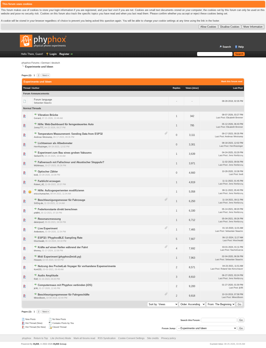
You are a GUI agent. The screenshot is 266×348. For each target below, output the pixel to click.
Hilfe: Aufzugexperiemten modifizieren (61, 190)
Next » (45, 75)
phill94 (37, 213)
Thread (26, 88)
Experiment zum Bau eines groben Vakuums (65, 152)
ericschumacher (41, 193)
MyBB (36, 344)
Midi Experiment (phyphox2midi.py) (59, 256)
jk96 (36, 288)
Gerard (37, 118)
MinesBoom (39, 298)
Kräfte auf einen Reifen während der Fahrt (63, 247)
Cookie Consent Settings (131, 338)
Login (53, 54)
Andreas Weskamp (43, 137)
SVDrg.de (38, 203)
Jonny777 (38, 127)
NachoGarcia (236, 250)
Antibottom (39, 231)
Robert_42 (39, 184)
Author (35, 88)
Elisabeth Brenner (234, 117)
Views (189, 88)
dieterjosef (39, 222)
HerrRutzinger (40, 146)
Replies (176, 88)
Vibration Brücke (48, 114)
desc (195, 88)
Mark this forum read (231, 81)
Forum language (43, 99)
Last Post (238, 88)
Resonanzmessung (49, 218)
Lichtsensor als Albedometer (55, 143)
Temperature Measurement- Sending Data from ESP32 (70, 133)
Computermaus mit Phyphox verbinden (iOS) (65, 285)
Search (227, 46)
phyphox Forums (30, 63)
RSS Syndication (107, 338)
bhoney (37, 250)
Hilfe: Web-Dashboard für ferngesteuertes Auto (66, 124)
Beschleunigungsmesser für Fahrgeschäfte (63, 294)
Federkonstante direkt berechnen (57, 209)
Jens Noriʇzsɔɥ (236, 155)
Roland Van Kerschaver (232, 269)
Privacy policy (168, 338)
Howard (37, 260)
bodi (36, 175)
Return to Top (41, 338)
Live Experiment (47, 228)
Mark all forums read (84, 338)
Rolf (36, 279)
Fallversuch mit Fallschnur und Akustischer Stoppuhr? (71, 162)
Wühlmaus (39, 165)
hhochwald (39, 241)
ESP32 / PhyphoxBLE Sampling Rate (60, 237)
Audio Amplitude (48, 275)
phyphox (26, 338)
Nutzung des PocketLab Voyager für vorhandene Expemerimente (77, 266)
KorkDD (37, 269)
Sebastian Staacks (43, 103)
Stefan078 (38, 156)
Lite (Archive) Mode (60, 338)
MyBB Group (59, 344)
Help (241, 46)
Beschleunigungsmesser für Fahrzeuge (61, 200)
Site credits (153, 338)
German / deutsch (50, 63)
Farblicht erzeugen (49, 181)
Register (64, 54)
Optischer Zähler (48, 171)
